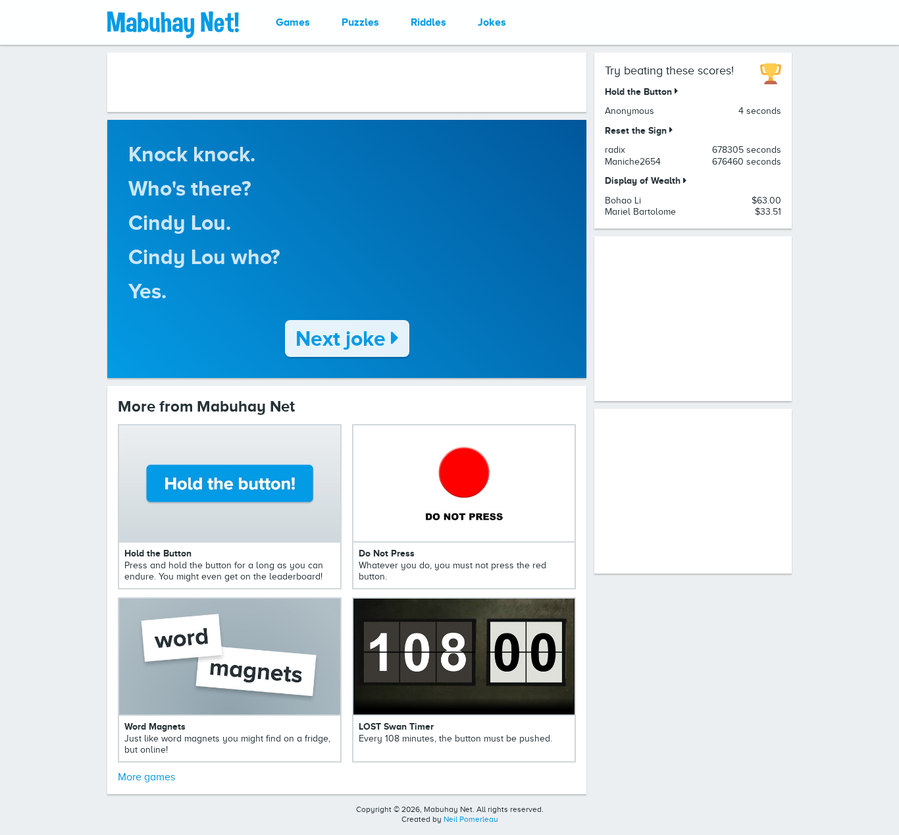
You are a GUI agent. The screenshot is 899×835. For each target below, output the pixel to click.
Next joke (343, 338)
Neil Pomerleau (471, 819)
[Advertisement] (346, 82)
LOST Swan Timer (396, 726)
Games (293, 22)
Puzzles (360, 22)
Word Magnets (155, 726)
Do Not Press (387, 553)
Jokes (492, 22)
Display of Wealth (644, 180)
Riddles (428, 22)
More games (146, 777)
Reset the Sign (637, 130)
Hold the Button (158, 553)
